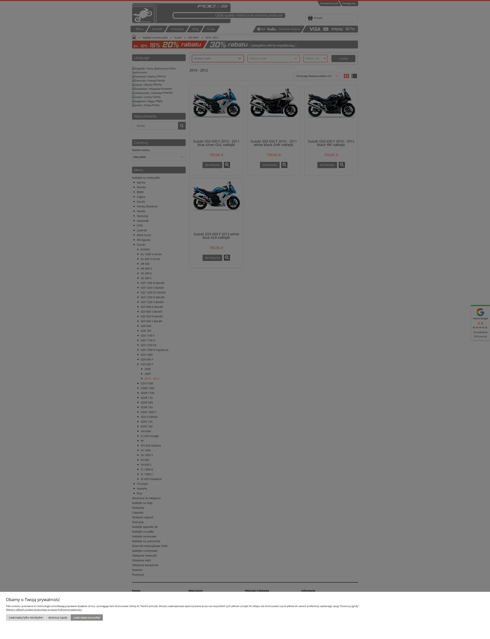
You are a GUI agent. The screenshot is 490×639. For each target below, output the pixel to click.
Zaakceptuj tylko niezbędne (26, 617)
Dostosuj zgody (57, 617)
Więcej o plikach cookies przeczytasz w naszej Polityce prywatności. (44, 609)
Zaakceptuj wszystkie (86, 617)
